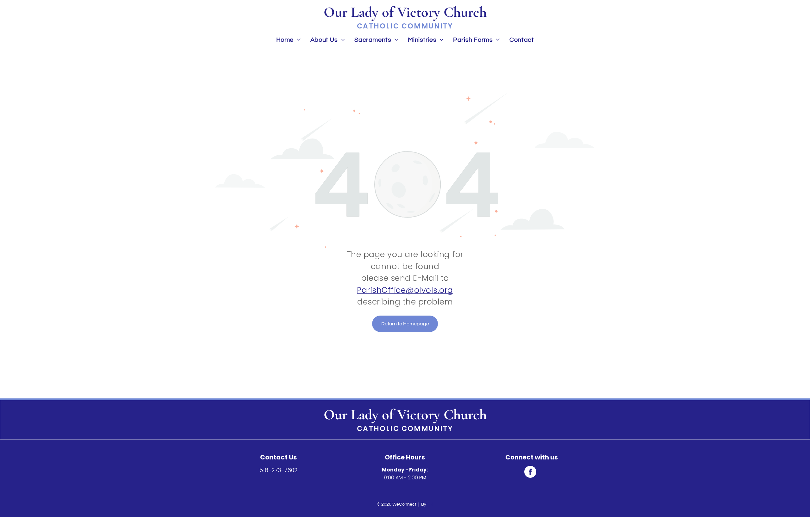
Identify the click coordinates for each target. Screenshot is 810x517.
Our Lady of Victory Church (405, 414)
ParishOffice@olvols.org (405, 290)
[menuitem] (288, 40)
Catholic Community (405, 429)
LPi (430, 504)
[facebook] (530, 472)
